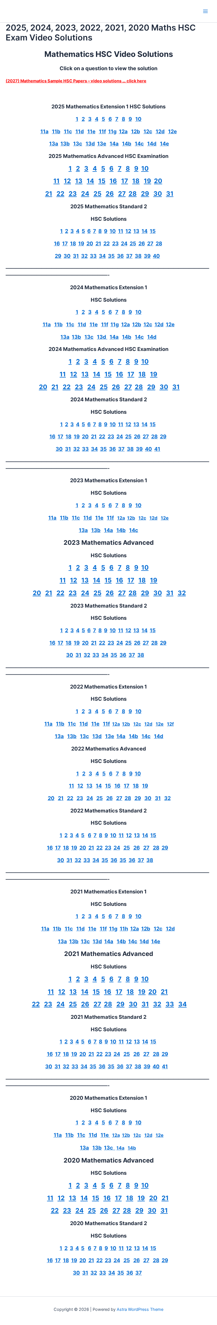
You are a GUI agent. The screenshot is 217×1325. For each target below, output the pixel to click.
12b (135, 131)
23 (73, 193)
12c (148, 131)
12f (170, 724)
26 (110, 193)
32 (84, 256)
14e (164, 143)
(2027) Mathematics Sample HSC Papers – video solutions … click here (76, 80)
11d (79, 131)
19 (147, 181)
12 (67, 181)
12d (160, 131)
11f (102, 131)
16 (113, 181)
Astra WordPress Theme (140, 1309)
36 (120, 256)
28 (133, 193)
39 (147, 256)
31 (169, 193)
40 (156, 256)
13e (101, 143)
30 (157, 193)
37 (129, 256)
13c (77, 143)
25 (97, 193)
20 (158, 181)
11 (56, 181)
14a (114, 143)
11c (68, 131)
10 (138, 119)
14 (90, 181)
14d (152, 143)
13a (53, 143)
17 (124, 181)
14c (139, 143)
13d (90, 143)
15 (101, 181)
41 (157, 449)
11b (56, 131)
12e (172, 131)
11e (91, 131)
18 (136, 181)
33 (93, 256)
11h (124, 928)
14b (126, 143)
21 (48, 193)
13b (65, 143)
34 (102, 256)
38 (138, 256)
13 (79, 181)
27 (122, 193)
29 (145, 193)
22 (60, 193)
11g (112, 131)
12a (123, 131)
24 (85, 193)
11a (44, 131)
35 (111, 256)
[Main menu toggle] (205, 11)
